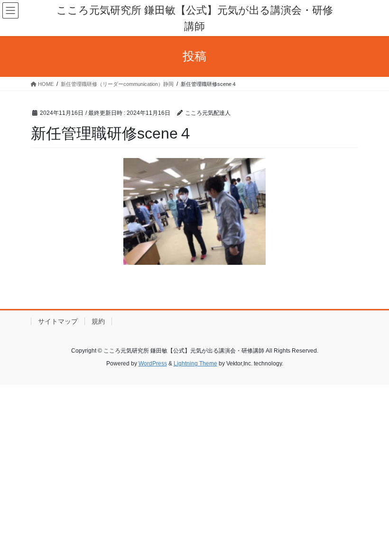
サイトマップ (58, 321)
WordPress (153, 363)
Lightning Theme (195, 363)
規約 (98, 321)
